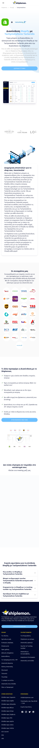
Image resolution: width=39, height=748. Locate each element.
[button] (19, 573)
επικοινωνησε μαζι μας (19, 420)
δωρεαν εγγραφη (19, 68)
